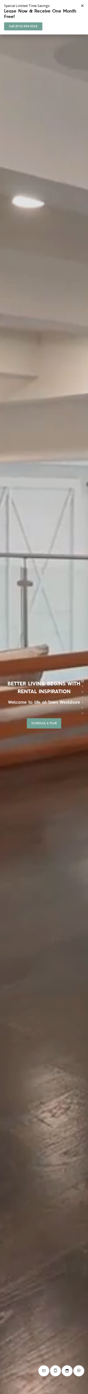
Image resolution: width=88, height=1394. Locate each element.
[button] (82, 5)
